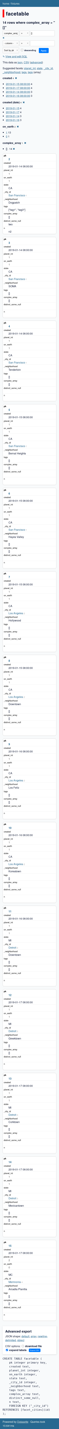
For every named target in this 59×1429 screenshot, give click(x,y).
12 (10, 995)
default (25, 1336)
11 (10, 911)
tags (24, 72)
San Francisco (17, 195)
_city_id (48, 68)
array (33, 1336)
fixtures (15, 3)
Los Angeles (16, 613)
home (6, 3)
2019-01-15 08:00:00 (18, 84)
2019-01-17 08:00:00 (18, 88)
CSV (26, 62)
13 (10, 1078)
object (20, 1340)
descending (30, 50)
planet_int (30, 68)
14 (10, 1162)
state (39, 68)
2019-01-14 (12, 116)
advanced (36, 62)
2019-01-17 (12, 112)
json (20, 62)
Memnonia (15, 1282)
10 (10, 828)
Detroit (12, 947)
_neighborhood (11, 72)
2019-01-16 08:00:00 (18, 96)
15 (10, 1246)
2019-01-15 (12, 108)
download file (33, 1346)
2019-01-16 (12, 120)
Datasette (22, 1422)
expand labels (18, 1350)
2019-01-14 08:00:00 (18, 92)
